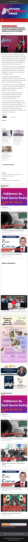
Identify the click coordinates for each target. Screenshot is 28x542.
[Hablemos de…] (14, 197)
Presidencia (14, 26)
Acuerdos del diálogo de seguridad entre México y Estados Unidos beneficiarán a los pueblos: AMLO (7, 139)
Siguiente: (11, 179)
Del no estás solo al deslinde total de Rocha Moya (13, 230)
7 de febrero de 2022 (6, 33)
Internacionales (12, 508)
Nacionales (9, 26)
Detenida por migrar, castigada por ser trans (11, 513)
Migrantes (17, 508)
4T (2, 202)
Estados (11, 249)
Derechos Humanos (5, 458)
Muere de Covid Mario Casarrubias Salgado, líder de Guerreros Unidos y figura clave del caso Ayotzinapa (18, 139)
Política (3, 203)
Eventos (19, 458)
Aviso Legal (11, 3)
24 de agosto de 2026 (6, 209)
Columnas (6, 202)
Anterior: (12, 174)
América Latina (4, 506)
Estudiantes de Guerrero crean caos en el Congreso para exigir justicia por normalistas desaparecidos (7, 155)
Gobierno (4, 26)
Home (6, 3)
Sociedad (12, 510)
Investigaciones (5, 459)
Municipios (11, 459)
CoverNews (10, 539)
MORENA (11, 202)
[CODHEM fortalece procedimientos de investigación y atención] (14, 453)
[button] (2, 20)
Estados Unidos (5, 508)
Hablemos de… (5, 207)
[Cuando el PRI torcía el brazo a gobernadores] (14, 243)
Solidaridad (17, 510)
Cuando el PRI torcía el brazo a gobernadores (12, 254)
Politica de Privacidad (18, 3)
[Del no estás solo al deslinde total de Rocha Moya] (14, 220)
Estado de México (13, 458)
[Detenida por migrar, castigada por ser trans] (14, 503)
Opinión (20, 202)
